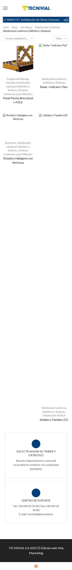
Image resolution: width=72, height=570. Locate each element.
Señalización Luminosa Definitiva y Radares (18, 86)
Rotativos (10, 142)
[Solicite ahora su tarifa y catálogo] (36, 444)
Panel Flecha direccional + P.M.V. (18, 100)
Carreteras (26, 27)
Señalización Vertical (54, 415)
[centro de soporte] (36, 493)
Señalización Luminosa (47, 27)
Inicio (6, 27)
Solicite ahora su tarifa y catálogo (36, 453)
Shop (14, 27)
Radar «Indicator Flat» (54, 87)
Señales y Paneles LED (54, 419)
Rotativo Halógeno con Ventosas (18, 160)
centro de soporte (36, 500)
